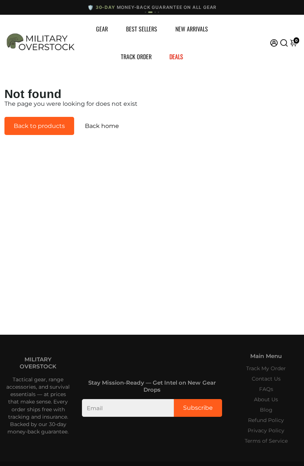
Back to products (39, 125)
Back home (102, 125)
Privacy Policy (266, 430)
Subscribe (198, 407)
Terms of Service (266, 441)
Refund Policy (266, 420)
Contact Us (266, 379)
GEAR (102, 28)
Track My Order (266, 368)
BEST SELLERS (141, 28)
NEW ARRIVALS (191, 28)
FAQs (266, 389)
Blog (266, 410)
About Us (266, 399)
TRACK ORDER (136, 56)
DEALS (176, 56)
